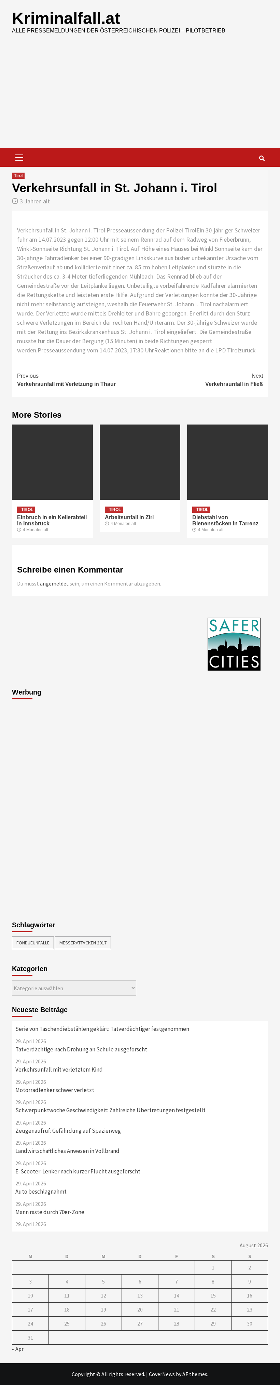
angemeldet (54, 583)
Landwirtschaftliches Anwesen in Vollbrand (67, 1151)
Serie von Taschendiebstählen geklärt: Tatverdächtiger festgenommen (102, 1029)
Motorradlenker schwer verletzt (54, 1090)
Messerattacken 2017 (83, 943)
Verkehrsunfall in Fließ (234, 380)
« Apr (18, 1348)
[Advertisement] (140, 97)
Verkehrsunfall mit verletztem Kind (59, 1069)
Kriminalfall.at (66, 18)
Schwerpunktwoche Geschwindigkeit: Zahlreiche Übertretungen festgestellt (110, 1110)
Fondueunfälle (33, 943)
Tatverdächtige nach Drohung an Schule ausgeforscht (81, 1049)
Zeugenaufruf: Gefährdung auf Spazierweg (68, 1130)
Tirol (18, 175)
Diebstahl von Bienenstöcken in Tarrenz (225, 520)
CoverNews (162, 1374)
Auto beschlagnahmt (41, 1191)
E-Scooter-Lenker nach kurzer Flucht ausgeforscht (77, 1171)
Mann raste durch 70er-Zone (49, 1212)
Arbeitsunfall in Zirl (129, 517)
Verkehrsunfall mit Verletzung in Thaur (66, 380)
